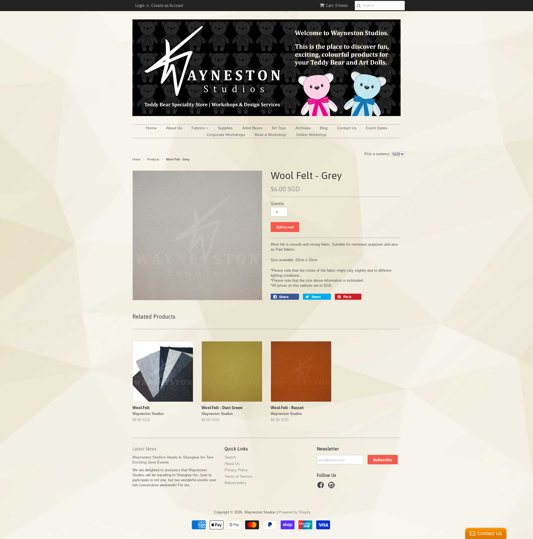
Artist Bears (252, 128)
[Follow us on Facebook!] (321, 487)
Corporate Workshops (226, 134)
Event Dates (376, 128)
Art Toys (279, 128)
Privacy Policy (236, 470)
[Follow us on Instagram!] (332, 487)
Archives (302, 128)
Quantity (277, 204)
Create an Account (167, 5)
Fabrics (199, 128)
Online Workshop (311, 134)
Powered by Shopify (295, 512)
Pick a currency (377, 154)
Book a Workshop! (271, 134)
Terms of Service (238, 476)
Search (230, 457)
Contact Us (346, 128)
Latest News (144, 448)
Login (139, 5)
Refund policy (236, 483)
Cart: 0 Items (337, 5)
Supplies (225, 128)
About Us (174, 128)
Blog (324, 128)
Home (151, 128)
